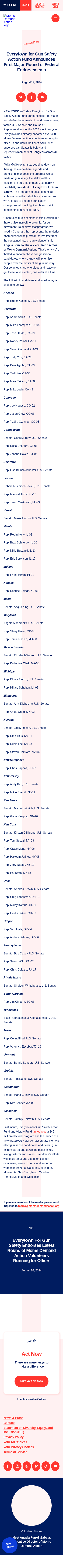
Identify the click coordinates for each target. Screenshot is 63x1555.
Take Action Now (31, 1381)
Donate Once (55, 5)
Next (31, 1227)
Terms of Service (15, 1452)
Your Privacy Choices (19, 1447)
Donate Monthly (39, 5)
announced (40, 1131)
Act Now (31, 1354)
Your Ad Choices (15, 1442)
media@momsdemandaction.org (38, 1205)
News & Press (31, 43)
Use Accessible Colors (31, 1399)
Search (25, 5)
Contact (9, 1423)
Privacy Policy (13, 1437)
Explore (11, 5)
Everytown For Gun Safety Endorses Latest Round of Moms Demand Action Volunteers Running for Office (31, 1250)
